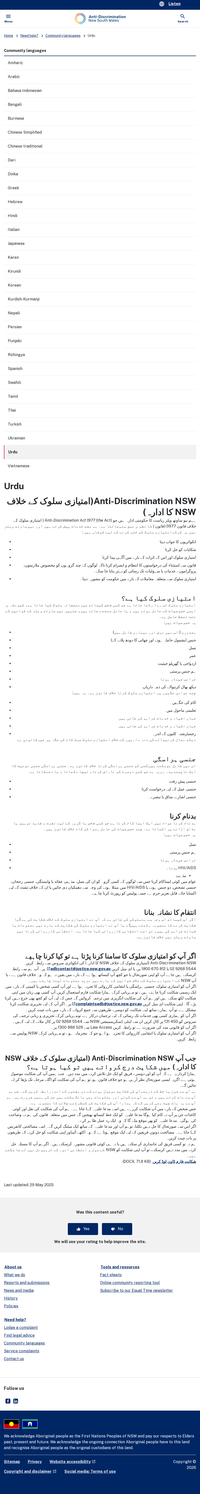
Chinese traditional (25, 146)
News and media (19, 1290)
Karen (13, 257)
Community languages (62, 36)
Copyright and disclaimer (30, 1471)
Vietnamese (19, 466)
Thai (12, 410)
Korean (14, 285)
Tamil (13, 396)
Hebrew (15, 201)
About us (13, 1267)
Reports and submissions (27, 1282)
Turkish (14, 424)
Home (8, 36)
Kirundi (14, 271)
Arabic (14, 76)
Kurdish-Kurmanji (24, 299)
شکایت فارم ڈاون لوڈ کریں (174, 1161)
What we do (14, 1275)
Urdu (12, 452)
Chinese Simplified (25, 132)
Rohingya (16, 354)
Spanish (15, 368)
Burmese (16, 118)
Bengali (15, 104)
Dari (11, 160)
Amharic (15, 62)
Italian (14, 229)
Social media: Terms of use (90, 1471)
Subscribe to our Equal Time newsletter (136, 1290)
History (11, 1298)
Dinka (13, 174)
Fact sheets (111, 1275)
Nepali (14, 313)
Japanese (16, 243)
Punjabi (14, 341)
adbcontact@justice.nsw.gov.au (78, 968)
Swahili (14, 382)
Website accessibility (73, 1461)
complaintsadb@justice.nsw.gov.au (106, 1004)
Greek (13, 188)
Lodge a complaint (21, 1327)
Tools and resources (120, 1267)
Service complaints (21, 1351)
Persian (15, 327)
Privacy (35, 1461)
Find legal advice (19, 1335)
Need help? (29, 36)
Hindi (12, 215)
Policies (11, 1306)
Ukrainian (16, 438)
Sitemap (12, 1461)
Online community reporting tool (130, 1282)
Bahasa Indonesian (25, 90)
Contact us (14, 1358)
